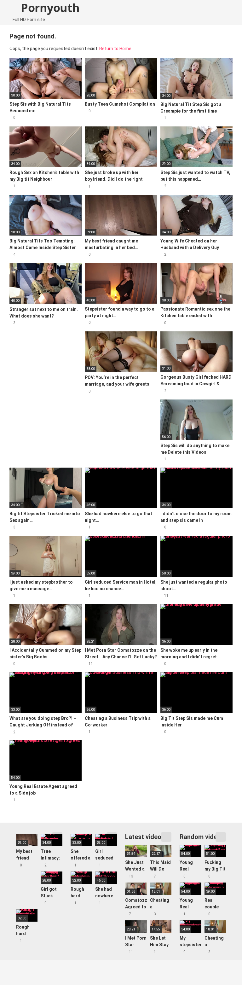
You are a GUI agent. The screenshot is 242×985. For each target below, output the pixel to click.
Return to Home (115, 48)
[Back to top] (221, 965)
